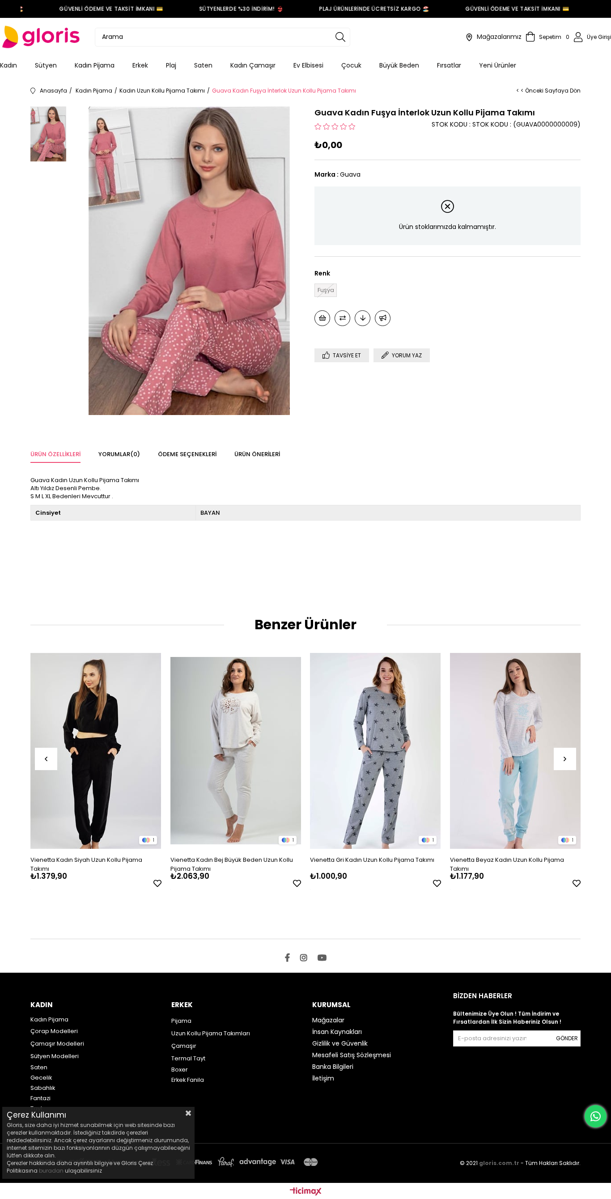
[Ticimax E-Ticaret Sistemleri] (306, 1192)
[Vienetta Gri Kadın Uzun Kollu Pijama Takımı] (375, 750)
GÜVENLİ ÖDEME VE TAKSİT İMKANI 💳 (100, 9)
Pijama (181, 1021)
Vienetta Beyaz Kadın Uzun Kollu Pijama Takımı (507, 864)
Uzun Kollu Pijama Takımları (210, 1033)
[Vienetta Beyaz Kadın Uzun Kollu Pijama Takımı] (515, 750)
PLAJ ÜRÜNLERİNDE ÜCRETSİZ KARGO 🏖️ (362, 9)
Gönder (567, 1038)
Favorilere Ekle (157, 883)
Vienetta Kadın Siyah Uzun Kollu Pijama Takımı (86, 864)
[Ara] (340, 37)
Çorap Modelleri (54, 1031)
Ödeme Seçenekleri (187, 454)
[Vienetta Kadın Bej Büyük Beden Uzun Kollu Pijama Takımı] (235, 750)
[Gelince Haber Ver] (382, 318)
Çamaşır (183, 1046)
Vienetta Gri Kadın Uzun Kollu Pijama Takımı (372, 860)
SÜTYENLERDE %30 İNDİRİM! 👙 (229, 9)
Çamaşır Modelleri (57, 1043)
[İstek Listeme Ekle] (322, 318)
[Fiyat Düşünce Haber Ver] (362, 318)
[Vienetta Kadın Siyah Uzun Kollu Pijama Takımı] (95, 750)
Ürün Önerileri (257, 454)
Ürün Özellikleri (55, 454)
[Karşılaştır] (342, 318)
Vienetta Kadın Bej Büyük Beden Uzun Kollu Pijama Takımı (231, 864)
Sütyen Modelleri (54, 1056)
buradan (51, 1170)
